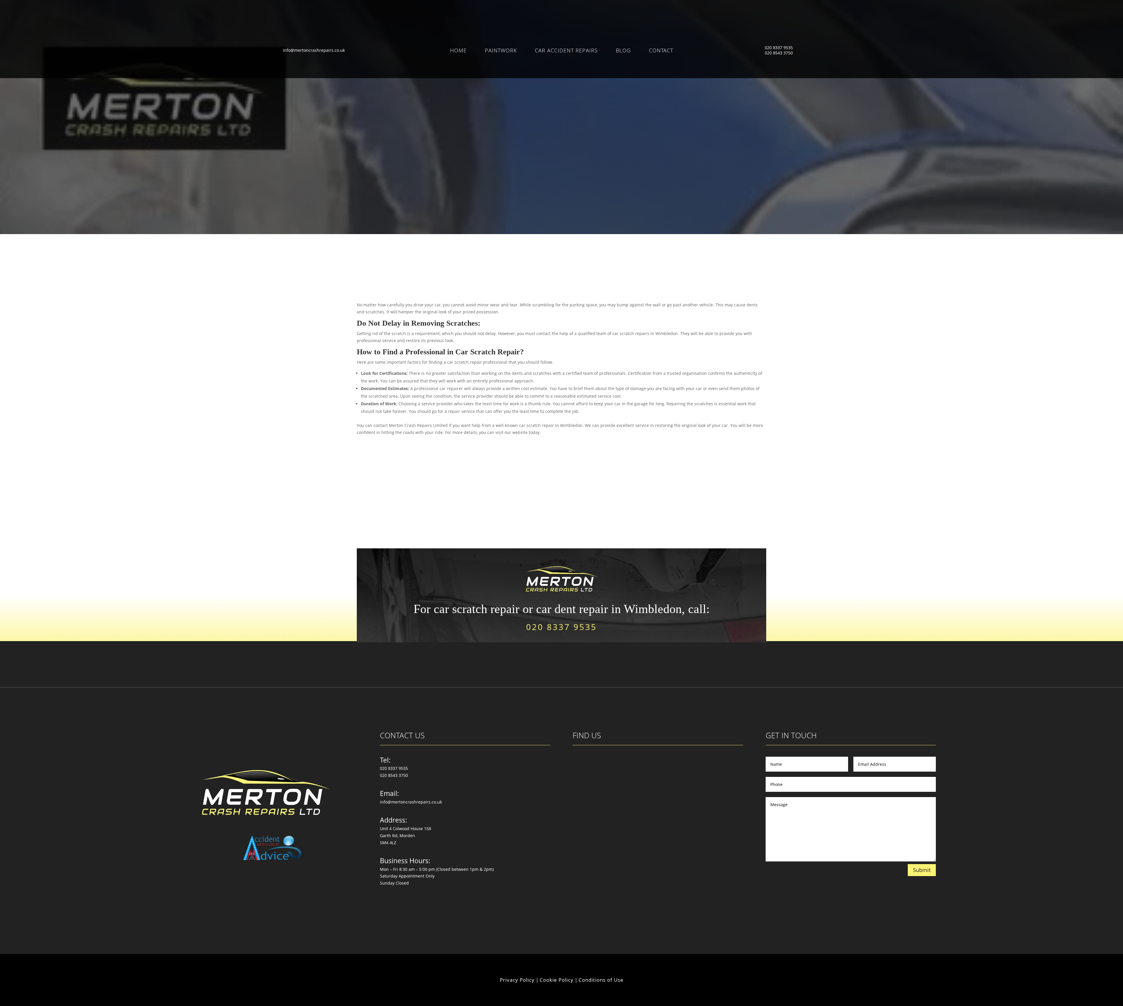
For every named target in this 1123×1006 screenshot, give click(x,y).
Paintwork (501, 51)
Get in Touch (561, 164)
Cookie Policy (556, 979)
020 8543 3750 (779, 53)
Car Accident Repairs (566, 51)
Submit (922, 869)
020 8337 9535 (779, 47)
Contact (661, 51)
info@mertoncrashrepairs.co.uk (314, 50)
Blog (623, 51)
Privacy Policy (517, 979)
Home (458, 51)
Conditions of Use (600, 979)
